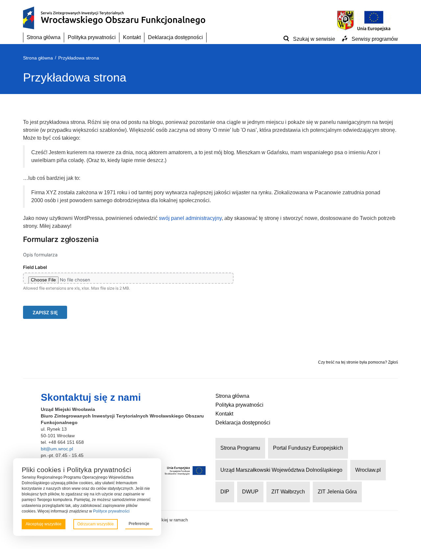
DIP (224, 491)
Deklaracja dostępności (175, 37)
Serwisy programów (375, 39)
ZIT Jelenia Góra (337, 491)
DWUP (250, 491)
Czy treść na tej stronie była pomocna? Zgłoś (358, 362)
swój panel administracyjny (190, 218)
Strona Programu (240, 448)
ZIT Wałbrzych (288, 491)
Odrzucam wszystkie (95, 524)
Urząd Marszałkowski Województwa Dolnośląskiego (281, 470)
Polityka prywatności (92, 37)
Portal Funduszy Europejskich (308, 448)
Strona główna (44, 37)
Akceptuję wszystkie (44, 524)
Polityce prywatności (111, 511)
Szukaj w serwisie (314, 39)
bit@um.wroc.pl (57, 448)
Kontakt (132, 37)
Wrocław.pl (368, 470)
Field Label (35, 267)
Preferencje (139, 523)
